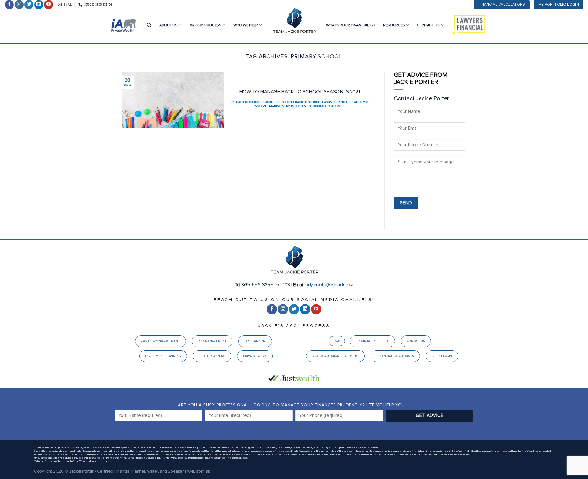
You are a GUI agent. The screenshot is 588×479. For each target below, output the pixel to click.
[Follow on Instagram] (19, 4)
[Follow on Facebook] (9, 4)
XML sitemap (198, 471)
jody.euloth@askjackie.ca (329, 285)
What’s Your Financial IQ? (350, 25)
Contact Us (428, 25)
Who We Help (245, 25)
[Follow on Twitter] (28, 4)
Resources (394, 25)
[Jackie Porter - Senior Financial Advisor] (294, 21)
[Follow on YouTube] (48, 4)
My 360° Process (205, 25)
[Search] (149, 25)
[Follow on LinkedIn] (38, 4)
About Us (168, 25)
